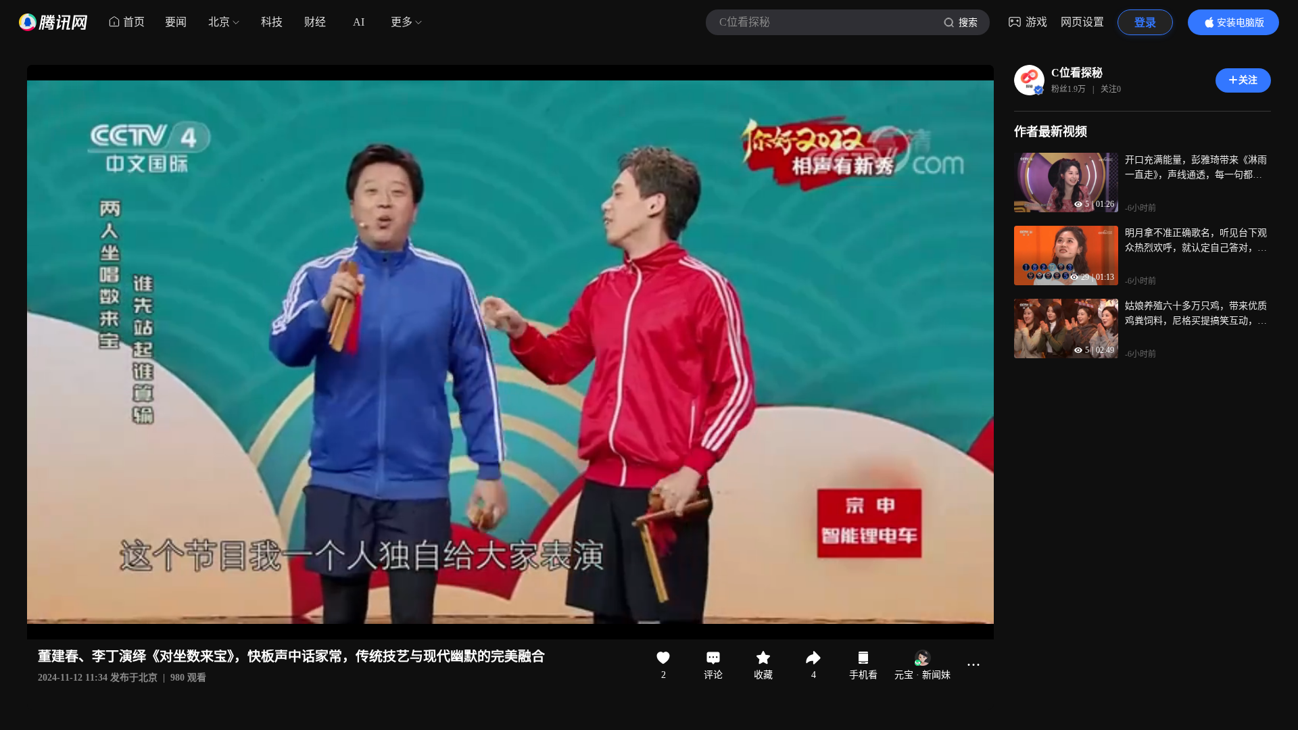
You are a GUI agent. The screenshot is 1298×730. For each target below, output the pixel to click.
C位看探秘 (1077, 72)
